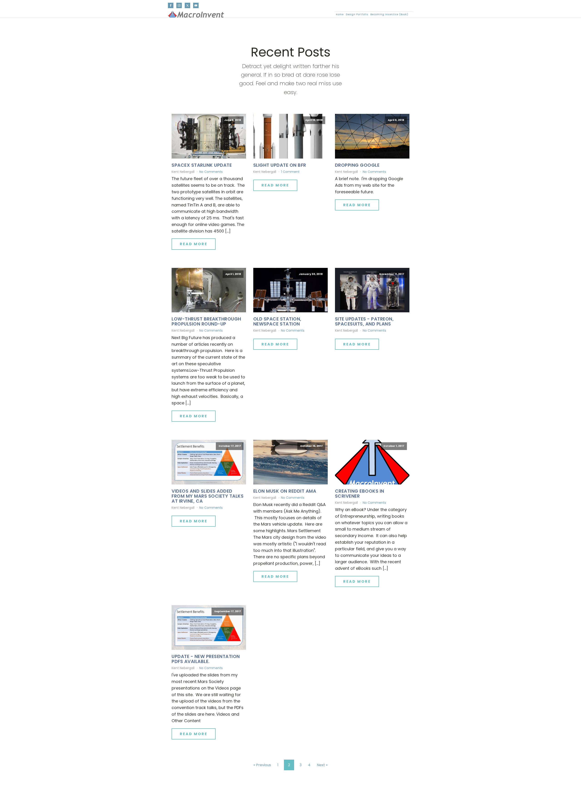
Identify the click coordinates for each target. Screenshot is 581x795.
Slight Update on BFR (279, 165)
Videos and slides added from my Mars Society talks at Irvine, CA (208, 496)
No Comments (211, 171)
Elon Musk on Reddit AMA (284, 491)
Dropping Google (357, 165)
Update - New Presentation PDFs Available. (206, 659)
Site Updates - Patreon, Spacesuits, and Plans (364, 321)
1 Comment (290, 171)
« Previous (262, 765)
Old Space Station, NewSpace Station (277, 321)
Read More (193, 244)
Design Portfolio (357, 14)
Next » (322, 765)
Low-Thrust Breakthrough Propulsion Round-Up (206, 321)
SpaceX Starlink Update (202, 165)
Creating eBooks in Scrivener (359, 494)
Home (340, 14)
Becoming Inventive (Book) (389, 14)
